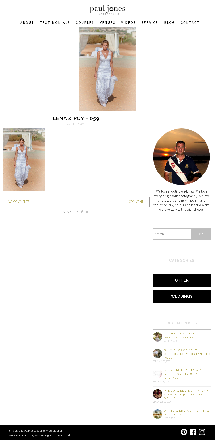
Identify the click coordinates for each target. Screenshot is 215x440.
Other (182, 280)
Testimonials (55, 22)
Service (150, 22)
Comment (136, 202)
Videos (128, 22)
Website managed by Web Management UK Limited (39, 435)
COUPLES (85, 22)
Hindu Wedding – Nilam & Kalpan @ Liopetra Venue (186, 394)
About (27, 22)
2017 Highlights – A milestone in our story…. (183, 374)
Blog (169, 22)
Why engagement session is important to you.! (187, 354)
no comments (18, 202)
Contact (190, 22)
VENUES (107, 22)
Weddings (182, 296)
